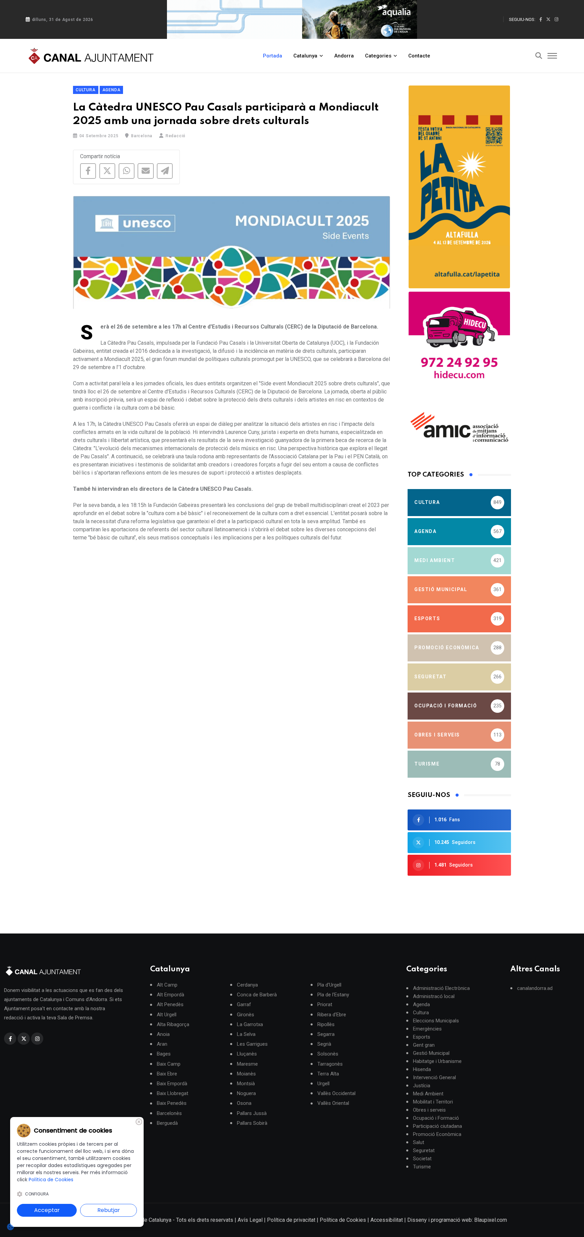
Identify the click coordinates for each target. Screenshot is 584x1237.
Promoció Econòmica (437, 1134)
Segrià (324, 1044)
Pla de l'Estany (333, 994)
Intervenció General (434, 1077)
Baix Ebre (167, 1073)
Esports (421, 1037)
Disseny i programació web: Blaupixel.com (457, 1220)
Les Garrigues (252, 1044)
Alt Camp (167, 985)
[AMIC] (459, 426)
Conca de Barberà (257, 994)
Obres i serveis (429, 1110)
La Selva (246, 1034)
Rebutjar (108, 1210)
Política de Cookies (343, 1220)
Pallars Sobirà (252, 1122)
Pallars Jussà (252, 1113)
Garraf (244, 1004)
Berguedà (167, 1122)
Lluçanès (247, 1053)
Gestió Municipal (431, 1053)
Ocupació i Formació (436, 1118)
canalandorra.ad (535, 988)
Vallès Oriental (333, 1103)
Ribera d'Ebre (331, 1014)
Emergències (427, 1029)
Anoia (163, 1034)
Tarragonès (330, 1063)
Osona (244, 1103)
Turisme (422, 1167)
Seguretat (424, 1150)
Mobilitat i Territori (433, 1102)
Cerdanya (247, 985)
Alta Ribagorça (173, 1024)
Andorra (344, 56)
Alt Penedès (170, 1004)
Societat (422, 1159)
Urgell (323, 1083)
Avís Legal (250, 1220)
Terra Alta (328, 1073)
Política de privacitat (291, 1220)
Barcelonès (169, 1113)
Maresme (247, 1063)
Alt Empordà (170, 994)
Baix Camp (168, 1063)
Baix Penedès (172, 1103)
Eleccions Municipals (436, 1021)
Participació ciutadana (437, 1126)
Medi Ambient (428, 1094)
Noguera (246, 1093)
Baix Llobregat (172, 1093)
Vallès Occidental (336, 1093)
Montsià (246, 1083)
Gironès (245, 1014)
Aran (162, 1044)
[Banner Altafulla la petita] (459, 187)
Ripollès (326, 1024)
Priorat (324, 1004)
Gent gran (424, 1045)
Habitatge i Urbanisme (437, 1061)
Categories (378, 56)
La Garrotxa (250, 1024)
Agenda (111, 90)
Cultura (86, 90)
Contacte (419, 56)
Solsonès (327, 1053)
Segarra (326, 1034)
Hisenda (422, 1069)
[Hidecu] (459, 342)
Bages (164, 1053)
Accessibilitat (386, 1220)
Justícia (421, 1086)
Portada (272, 56)
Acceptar (47, 1210)
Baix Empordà (172, 1083)
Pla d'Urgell (329, 985)
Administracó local (434, 996)
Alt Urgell (166, 1014)
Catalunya (305, 56)
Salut (418, 1142)
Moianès (246, 1073)
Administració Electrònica (441, 988)
